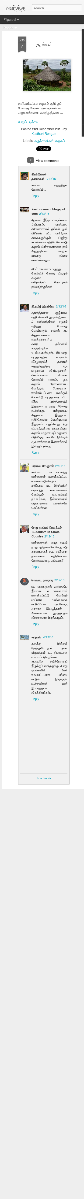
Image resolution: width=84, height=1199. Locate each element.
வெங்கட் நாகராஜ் (42, 580)
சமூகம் (60, 140)
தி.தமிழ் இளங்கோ (43, 306)
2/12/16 (51, 178)
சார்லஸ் (37, 637)
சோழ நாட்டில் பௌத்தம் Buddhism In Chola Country (47, 531)
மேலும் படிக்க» (28, 121)
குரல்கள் (44, 44)
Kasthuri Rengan (44, 133)
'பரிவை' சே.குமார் (43, 465)
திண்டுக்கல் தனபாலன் (39, 176)
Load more (44, 778)
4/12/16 (48, 637)
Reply (35, 195)
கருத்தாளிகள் (44, 140)
